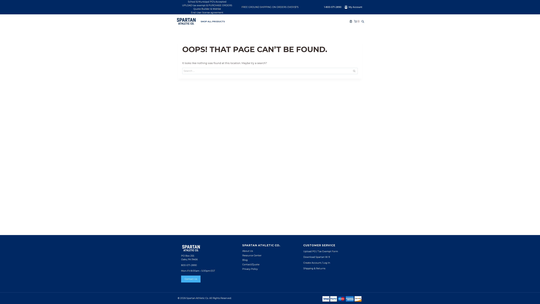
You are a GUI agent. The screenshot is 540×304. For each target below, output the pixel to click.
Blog (245, 260)
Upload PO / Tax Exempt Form (320, 251)
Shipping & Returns (314, 268)
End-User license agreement (207, 12)
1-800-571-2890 (332, 7)
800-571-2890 (189, 265)
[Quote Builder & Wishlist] (350, 21)
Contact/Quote (250, 264)
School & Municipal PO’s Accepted (207, 1)
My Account (355, 7)
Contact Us (191, 279)
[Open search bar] (362, 21)
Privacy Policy (250, 269)
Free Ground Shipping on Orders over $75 (270, 7)
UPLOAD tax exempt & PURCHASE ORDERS (207, 5)
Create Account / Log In (316, 262)
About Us (247, 251)
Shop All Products (213, 21)
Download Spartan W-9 (316, 257)
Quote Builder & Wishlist (207, 9)
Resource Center (252, 255)
